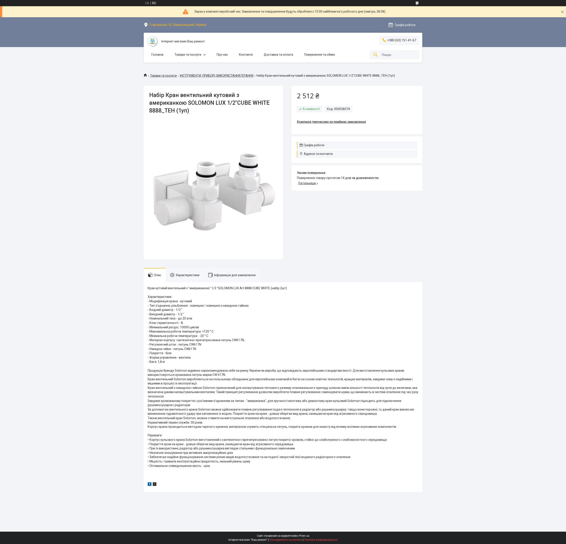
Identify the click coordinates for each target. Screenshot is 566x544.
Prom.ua (304, 535)
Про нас (222, 54)
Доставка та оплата (278, 54)
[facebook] (149, 485)
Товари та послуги (187, 54)
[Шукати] (375, 54)
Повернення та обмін (319, 54)
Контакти (246, 54)
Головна (157, 54)
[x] (154, 485)
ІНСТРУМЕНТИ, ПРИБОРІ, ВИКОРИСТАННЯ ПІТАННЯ (216, 75)
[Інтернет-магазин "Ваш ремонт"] (152, 41)
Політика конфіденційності (321, 539)
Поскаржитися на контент (286, 539)
